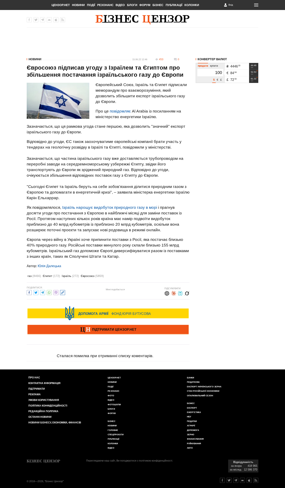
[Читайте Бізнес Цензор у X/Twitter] (229, 480)
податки (192, 421)
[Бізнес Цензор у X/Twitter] (35, 19)
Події (91, 5)
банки (190, 378)
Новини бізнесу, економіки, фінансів (54, 422)
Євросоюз (92, 276)
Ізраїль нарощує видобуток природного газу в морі (109, 207)
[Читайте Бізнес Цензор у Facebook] (222, 480)
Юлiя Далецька (49, 266)
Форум (144, 5)
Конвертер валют (212, 59)
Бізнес (158, 5)
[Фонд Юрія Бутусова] (108, 313)
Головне (113, 430)
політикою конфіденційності (155, 460)
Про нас (34, 377)
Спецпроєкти (116, 434)
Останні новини (40, 416)
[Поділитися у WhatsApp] (49, 292)
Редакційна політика (43, 411)
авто (190, 448)
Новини (78, 5)
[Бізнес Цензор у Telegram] (42, 19)
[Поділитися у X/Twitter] (35, 292)
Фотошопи (114, 404)
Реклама (34, 394)
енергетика (194, 412)
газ (34, 276)
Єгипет (51, 276)
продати (203, 65)
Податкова (193, 382)
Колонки (191, 5)
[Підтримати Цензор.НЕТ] (108, 329)
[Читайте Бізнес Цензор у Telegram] (235, 480)
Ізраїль (70, 276)
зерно (190, 434)
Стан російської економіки (203, 391)
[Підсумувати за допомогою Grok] (186, 293)
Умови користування (43, 400)
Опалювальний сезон (200, 395)
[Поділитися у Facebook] (29, 292)
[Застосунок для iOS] (55, 19)
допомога (193, 430)
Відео (120, 5)
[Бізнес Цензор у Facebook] (29, 19)
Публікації (174, 5)
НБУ (189, 416)
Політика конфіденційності (47, 405)
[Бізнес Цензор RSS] (62, 19)
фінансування (195, 439)
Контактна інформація (44, 383)
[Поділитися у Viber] (55, 292)
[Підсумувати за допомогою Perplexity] (180, 293)
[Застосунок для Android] (49, 19)
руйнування (194, 443)
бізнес (191, 403)
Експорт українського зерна (204, 386)
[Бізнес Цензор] (142, 20)
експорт (192, 408)
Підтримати (36, 388)
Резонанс (105, 5)
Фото (111, 395)
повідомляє (120, 111)
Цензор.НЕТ (61, 5)
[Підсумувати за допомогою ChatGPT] (166, 293)
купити (214, 65)
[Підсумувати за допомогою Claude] (173, 293)
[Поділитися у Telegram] (42, 292)
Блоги (132, 5)
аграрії (191, 425)
